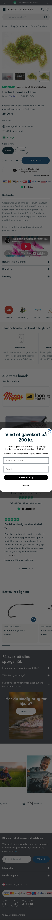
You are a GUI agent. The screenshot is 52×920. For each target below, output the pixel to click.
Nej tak (26, 485)
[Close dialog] (49, 431)
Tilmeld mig (26, 477)
